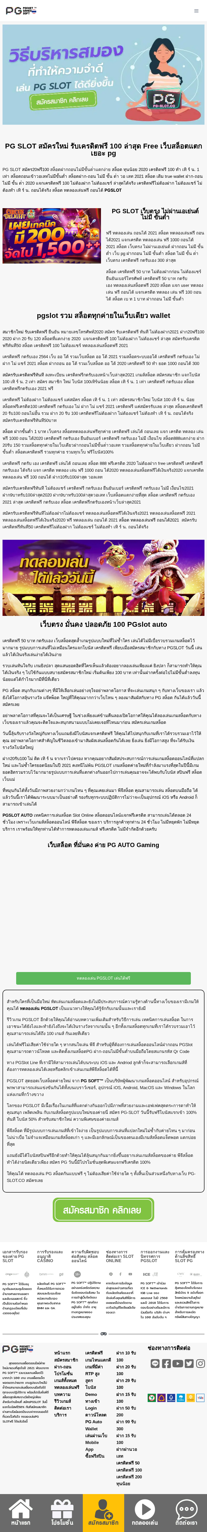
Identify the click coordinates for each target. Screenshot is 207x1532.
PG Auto (93, 1422)
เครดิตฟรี (94, 1353)
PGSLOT (113, 190)
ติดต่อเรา (62, 1408)
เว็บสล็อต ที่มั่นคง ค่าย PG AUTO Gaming (103, 844)
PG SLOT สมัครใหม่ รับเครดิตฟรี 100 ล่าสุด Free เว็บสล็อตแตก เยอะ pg (103, 149)
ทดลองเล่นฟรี (66, 1387)
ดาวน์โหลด (96, 1415)
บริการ (60, 1415)
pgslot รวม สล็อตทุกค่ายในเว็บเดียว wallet (103, 315)
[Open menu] (196, 11)
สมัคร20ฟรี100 (35, 169)
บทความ (62, 1394)
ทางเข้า (92, 1401)
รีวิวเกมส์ (62, 1401)
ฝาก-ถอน (62, 1367)
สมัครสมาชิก (66, 1360)
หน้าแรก (62, 1353)
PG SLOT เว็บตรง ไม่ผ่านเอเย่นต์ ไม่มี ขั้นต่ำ (155, 214)
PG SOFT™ (92, 1080)
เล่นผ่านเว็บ (96, 1435)
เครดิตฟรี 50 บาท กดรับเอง (28, 640)
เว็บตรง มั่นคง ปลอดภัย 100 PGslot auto (103, 624)
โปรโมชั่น (63, 1373)
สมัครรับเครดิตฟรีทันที (23, 375)
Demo (91, 1394)
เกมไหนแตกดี (98, 1360)
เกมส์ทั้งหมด (65, 1380)
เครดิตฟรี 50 (128, 1463)
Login (91, 1408)
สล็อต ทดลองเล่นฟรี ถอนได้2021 (149, 520)
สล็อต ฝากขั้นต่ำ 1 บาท (24, 431)
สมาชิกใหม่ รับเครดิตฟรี (25, 332)
